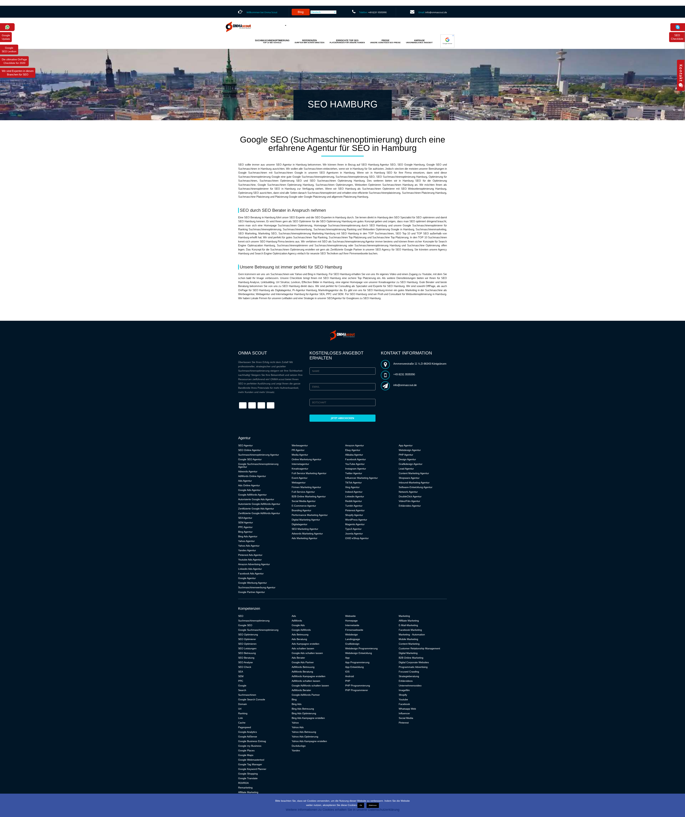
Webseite (350, 616)
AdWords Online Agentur (252, 476)
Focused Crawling (409, 671)
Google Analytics (247, 731)
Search (242, 690)
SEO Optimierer (247, 639)
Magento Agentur (355, 524)
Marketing (404, 616)
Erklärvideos (406, 680)
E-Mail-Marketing (408, 625)
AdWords (297, 620)
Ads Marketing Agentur (304, 538)
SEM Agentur (245, 522)
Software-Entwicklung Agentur (415, 487)
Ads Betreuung (300, 634)
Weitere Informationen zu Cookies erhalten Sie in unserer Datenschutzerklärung (342, 809)
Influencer (404, 713)
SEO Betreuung (247, 653)
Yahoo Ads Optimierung (305, 736)
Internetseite (352, 625)
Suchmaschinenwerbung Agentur (256, 587)
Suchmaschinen (247, 694)
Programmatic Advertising (413, 667)
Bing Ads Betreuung (303, 708)
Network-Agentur (408, 491)
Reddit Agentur (353, 501)
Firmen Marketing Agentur (306, 487)
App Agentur (406, 445)
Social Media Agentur (304, 501)
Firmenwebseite (354, 629)
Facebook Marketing (410, 629)
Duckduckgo (299, 745)
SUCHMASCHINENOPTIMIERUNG (272, 41)
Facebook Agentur (355, 459)
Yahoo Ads (298, 727)
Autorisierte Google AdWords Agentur (259, 504)
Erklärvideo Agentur (410, 505)
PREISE (385, 41)
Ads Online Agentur (249, 485)
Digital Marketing (408, 653)
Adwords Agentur (247, 471)
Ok (361, 805)
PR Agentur (298, 450)
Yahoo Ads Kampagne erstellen (309, 741)
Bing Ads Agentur (247, 536)
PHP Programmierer (356, 690)
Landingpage (352, 639)
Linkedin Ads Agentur (250, 568)
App (347, 657)
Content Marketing (409, 643)
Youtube (403, 699)
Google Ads (298, 625)
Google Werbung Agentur (252, 582)
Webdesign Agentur (410, 450)
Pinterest (404, 722)
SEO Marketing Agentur (305, 528)
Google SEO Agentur (250, 459)
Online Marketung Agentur (306, 459)
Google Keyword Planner (252, 769)
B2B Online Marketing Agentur (309, 496)
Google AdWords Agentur (252, 494)
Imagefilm (404, 690)
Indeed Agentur (353, 491)
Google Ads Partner (303, 662)
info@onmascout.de (436, 12)
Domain (242, 704)
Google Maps (245, 755)
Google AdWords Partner (306, 694)
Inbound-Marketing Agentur (414, 482)
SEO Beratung (246, 657)
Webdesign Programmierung (361, 648)
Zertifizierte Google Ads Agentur (256, 508)
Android (349, 676)
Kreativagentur (300, 468)
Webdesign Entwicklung (358, 653)
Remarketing (245, 787)
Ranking (242, 713)
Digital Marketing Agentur (306, 519)
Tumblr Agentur (353, 505)
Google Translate (248, 778)
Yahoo (295, 722)
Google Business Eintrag (252, 741)
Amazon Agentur (354, 445)
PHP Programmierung (357, 685)
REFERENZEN (309, 41)
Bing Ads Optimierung (304, 713)
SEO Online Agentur (249, 450)
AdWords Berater (301, 690)
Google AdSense (247, 736)
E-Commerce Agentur (304, 505)
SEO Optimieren (247, 643)
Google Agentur (247, 578)
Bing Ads (296, 704)
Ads (294, 616)
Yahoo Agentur (246, 541)
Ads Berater (298, 657)
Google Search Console (251, 699)
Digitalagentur (299, 524)
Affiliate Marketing (248, 792)
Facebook (404, 704)
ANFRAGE (419, 41)
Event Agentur (300, 477)
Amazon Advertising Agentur (254, 564)
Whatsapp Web (407, 708)
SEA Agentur (245, 517)
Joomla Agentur (354, 533)
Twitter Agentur (353, 473)
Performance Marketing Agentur (310, 515)
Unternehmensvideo (410, 685)
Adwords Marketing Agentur (307, 533)
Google (242, 685)
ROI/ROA (243, 783)
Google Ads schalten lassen (307, 653)
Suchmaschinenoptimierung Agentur (258, 454)
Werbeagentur (300, 445)
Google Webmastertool (251, 759)
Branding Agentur (301, 510)
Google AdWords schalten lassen (310, 685)
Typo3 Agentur (353, 528)
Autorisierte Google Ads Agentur (256, 499)
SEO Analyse (245, 662)
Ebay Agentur (352, 450)
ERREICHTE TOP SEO (347, 41)
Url (239, 708)
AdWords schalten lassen (306, 680)
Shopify (403, 694)
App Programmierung (357, 662)
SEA (240, 671)
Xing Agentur (352, 487)
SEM (240, 676)
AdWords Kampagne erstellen (308, 676)
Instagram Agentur (355, 468)
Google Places (246, 750)
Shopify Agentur (354, 515)
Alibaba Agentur (354, 454)
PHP (347, 680)
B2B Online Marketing (411, 657)
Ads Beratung (299, 639)
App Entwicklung (354, 667)
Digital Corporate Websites (414, 662)
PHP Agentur (406, 454)
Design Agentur (407, 459)
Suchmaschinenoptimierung (254, 620)
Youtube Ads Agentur (250, 559)
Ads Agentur (245, 480)
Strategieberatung (409, 676)
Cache (241, 722)
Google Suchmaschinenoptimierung (258, 629)
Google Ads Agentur (249, 490)
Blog (301, 12)
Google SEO (245, 625)
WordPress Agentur (356, 519)
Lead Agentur (406, 468)
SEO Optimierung (248, 634)
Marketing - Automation (412, 634)
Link (240, 718)
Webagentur (299, 482)
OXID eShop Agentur (357, 538)
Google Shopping (248, 773)
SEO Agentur (245, 445)
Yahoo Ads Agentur (249, 545)
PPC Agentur (245, 527)
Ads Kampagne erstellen (305, 643)
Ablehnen (373, 805)
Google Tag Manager (250, 764)
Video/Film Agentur (409, 501)
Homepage (351, 620)
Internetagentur (300, 464)
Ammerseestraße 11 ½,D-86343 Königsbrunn (419, 363)
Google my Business (249, 745)
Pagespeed (244, 727)
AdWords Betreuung (303, 667)
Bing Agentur (245, 531)
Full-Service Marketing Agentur (309, 473)
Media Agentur (300, 454)
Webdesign (351, 634)
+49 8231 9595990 (377, 12)
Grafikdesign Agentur (410, 464)
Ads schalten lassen (303, 648)
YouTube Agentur (355, 464)
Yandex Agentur (247, 550)
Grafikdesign (352, 643)
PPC (240, 680)
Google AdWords (301, 629)
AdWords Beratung (302, 671)
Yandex (296, 750)
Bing (294, 699)
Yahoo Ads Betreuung (304, 731)
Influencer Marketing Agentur (361, 477)
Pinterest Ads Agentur (250, 555)
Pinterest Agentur (355, 510)
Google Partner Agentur (251, 592)
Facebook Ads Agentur (251, 573)
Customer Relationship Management (419, 648)
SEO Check (244, 667)
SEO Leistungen (247, 648)
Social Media (406, 718)
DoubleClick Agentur (410, 496)
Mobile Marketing (408, 639)
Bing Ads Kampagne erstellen (308, 718)
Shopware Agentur (409, 477)
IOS (347, 671)
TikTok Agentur (353, 482)
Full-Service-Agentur (303, 491)
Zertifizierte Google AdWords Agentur (259, 513)
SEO (240, 616)
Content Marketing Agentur (414, 473)
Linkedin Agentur (354, 496)
